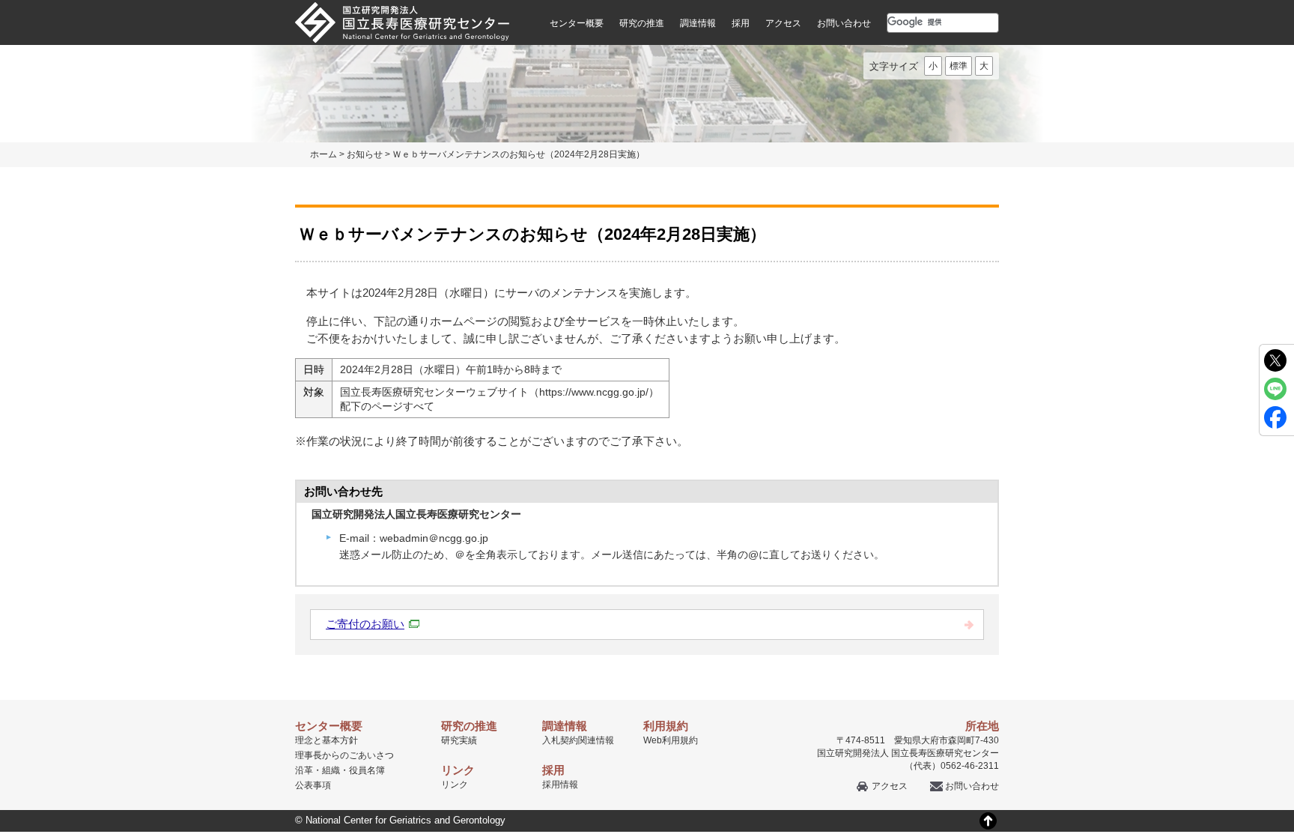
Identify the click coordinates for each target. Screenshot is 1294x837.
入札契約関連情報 (578, 740)
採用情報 (560, 784)
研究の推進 (641, 23)
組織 (331, 770)
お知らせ (365, 154)
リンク (454, 784)
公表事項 (313, 785)
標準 (959, 66)
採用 (741, 23)
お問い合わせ (844, 23)
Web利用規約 (670, 740)
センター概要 (577, 23)
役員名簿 (367, 770)
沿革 (304, 770)
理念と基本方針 (326, 740)
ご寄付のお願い (365, 623)
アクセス (783, 23)
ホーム (323, 154)
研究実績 (459, 740)
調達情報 (698, 23)
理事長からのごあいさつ (344, 755)
